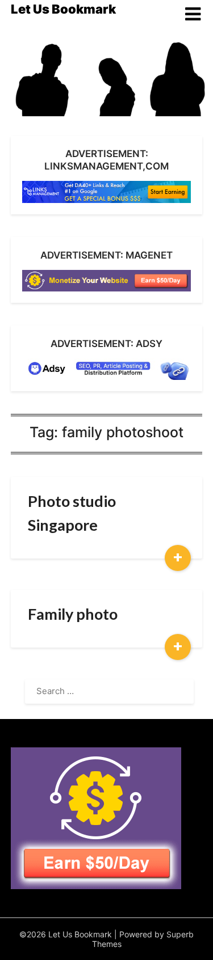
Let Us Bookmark (63, 9)
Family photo (73, 613)
